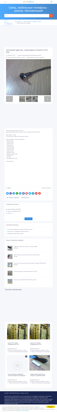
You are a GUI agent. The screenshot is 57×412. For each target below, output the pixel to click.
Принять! (50, 407)
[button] (9, 77)
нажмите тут (20, 403)
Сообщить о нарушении (14, 197)
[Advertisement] (28, 36)
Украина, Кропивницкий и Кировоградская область (29, 55)
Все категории (18, 21)
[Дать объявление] (51, 2)
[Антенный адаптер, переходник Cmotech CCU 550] (10, 273)
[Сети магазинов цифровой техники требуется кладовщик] (17, 365)
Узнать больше (24, 410)
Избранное (9, 23)
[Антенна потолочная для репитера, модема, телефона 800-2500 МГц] (10, 265)
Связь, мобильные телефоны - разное (32, 21)
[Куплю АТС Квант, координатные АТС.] (17, 331)
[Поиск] (51, 15)
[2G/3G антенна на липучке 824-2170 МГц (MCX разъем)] (10, 256)
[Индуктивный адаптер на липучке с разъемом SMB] (10, 248)
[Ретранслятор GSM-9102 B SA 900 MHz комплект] (10, 281)
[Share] (7, 193)
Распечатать (26, 197)
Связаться (29, 218)
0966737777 (10, 213)
